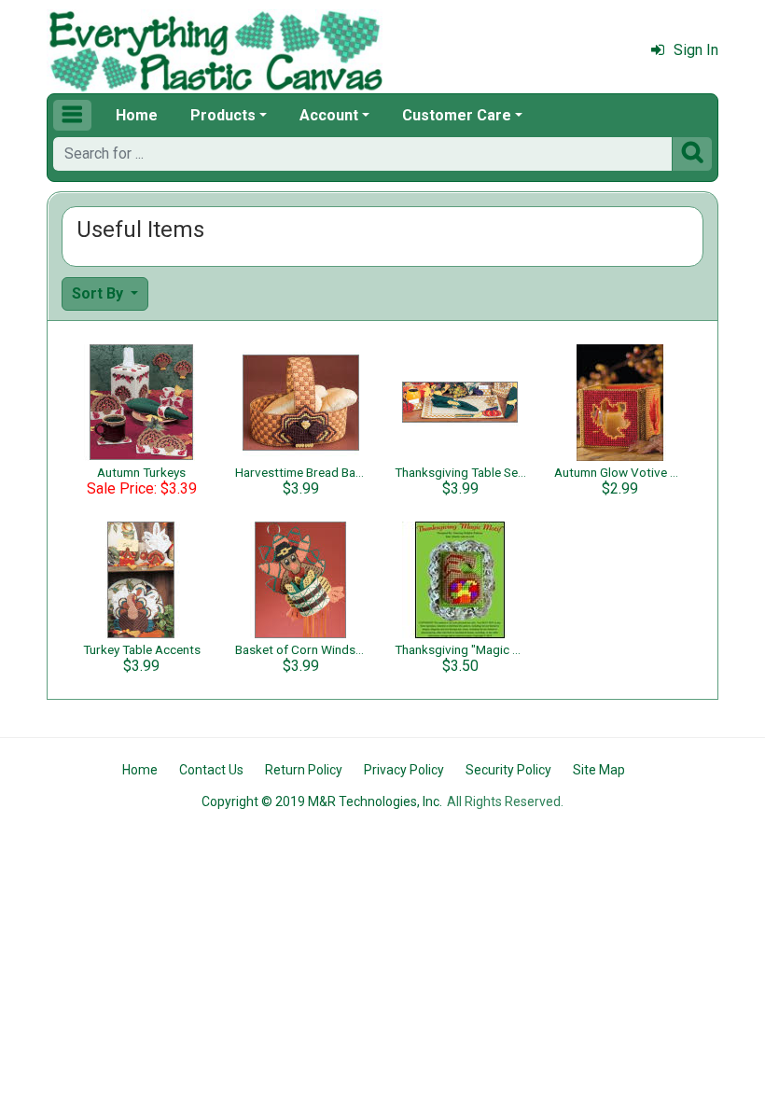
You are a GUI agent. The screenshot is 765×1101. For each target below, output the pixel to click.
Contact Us (211, 769)
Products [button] (223, 115)
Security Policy (508, 769)
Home (137, 115)
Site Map (599, 769)
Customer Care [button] (456, 115)
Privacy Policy (404, 769)
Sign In (696, 50)
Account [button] (328, 115)
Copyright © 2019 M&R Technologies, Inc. (322, 801)
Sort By (99, 293)
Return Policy (303, 769)
